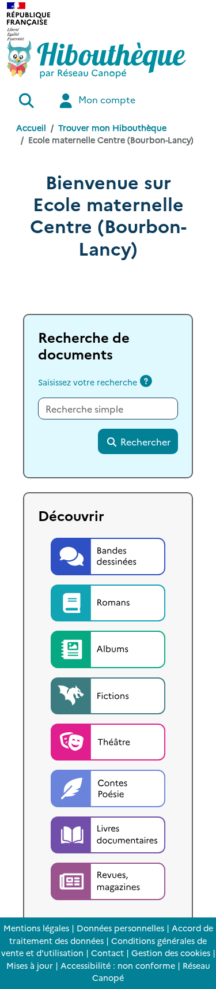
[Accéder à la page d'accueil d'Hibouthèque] (96, 59)
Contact (107, 952)
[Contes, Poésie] (108, 787)
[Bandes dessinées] (108, 554)
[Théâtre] (108, 740)
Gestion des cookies (170, 952)
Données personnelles (120, 928)
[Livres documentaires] (108, 833)
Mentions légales (36, 928)
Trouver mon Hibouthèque (112, 127)
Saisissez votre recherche (87, 382)
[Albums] (108, 647)
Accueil (31, 127)
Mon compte (105, 99)
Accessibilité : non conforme (117, 965)
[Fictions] (108, 694)
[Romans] (108, 601)
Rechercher (144, 441)
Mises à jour (29, 965)
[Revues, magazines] (108, 880)
